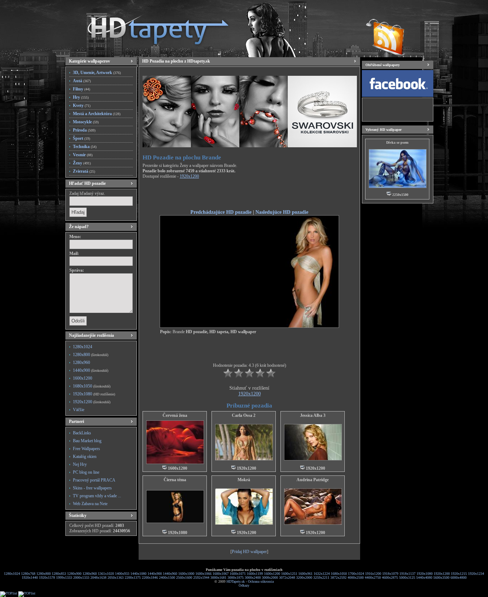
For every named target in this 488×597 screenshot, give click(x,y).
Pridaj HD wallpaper (249, 551)
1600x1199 (255, 574)
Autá (82, 80)
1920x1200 (91, 401)
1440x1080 (138, 574)
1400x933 (122, 574)
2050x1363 (116, 577)
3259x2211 (321, 577)
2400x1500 (167, 577)
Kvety (81, 105)
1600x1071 (238, 574)
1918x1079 (390, 574)
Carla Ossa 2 (243, 415)
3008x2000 (270, 577)
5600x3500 (441, 577)
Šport (81, 138)
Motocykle (86, 121)
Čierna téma (175, 479)
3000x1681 (218, 577)
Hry (81, 97)
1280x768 (28, 574)
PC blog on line (86, 472)
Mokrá (244, 479)
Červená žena (175, 415)
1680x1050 (91, 386)
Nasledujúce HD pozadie (281, 212)
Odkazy (244, 585)
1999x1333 (64, 577)
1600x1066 (203, 574)
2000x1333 (81, 577)
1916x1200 (373, 574)
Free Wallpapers (86, 448)
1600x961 (305, 574)
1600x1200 (82, 378)
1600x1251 (289, 574)
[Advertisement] (249, 195)
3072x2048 (287, 577)
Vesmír (83, 154)
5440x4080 (424, 577)
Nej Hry (80, 464)
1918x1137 (407, 574)
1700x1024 (356, 574)
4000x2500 (356, 577)
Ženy (82, 163)
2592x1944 (201, 577)
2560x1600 (184, 577)
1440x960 (170, 574)
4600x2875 (390, 577)
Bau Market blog (87, 440)
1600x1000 (186, 574)
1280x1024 (82, 346)
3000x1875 (236, 577)
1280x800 (90, 354)
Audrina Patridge (313, 479)
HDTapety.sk (235, 581)
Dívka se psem (397, 142)
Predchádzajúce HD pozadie (221, 212)
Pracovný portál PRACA (94, 480)
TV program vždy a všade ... (97, 495)
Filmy (81, 89)
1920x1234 (476, 574)
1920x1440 (30, 577)
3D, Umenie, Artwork (97, 72)
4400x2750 (373, 577)
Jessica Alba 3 (312, 415)
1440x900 (90, 370)
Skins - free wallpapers (92, 487)
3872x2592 (338, 577)
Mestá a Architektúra (96, 113)
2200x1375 (133, 577)
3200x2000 (304, 577)
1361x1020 (106, 574)
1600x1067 (221, 574)
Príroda (84, 130)
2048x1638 (98, 577)
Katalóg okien (84, 456)
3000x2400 (253, 577)
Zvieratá (84, 171)
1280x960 (81, 362)
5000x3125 (407, 577)
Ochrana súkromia (261, 581)
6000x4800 (458, 577)
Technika (84, 146)
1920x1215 (459, 574)
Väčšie (78, 409)
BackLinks (82, 432)
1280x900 (74, 574)
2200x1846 (150, 577)
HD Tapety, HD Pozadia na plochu (151, 27)
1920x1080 (94, 393)
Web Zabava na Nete (90, 503)
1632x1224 (322, 574)
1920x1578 (47, 577)
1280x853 (59, 574)
